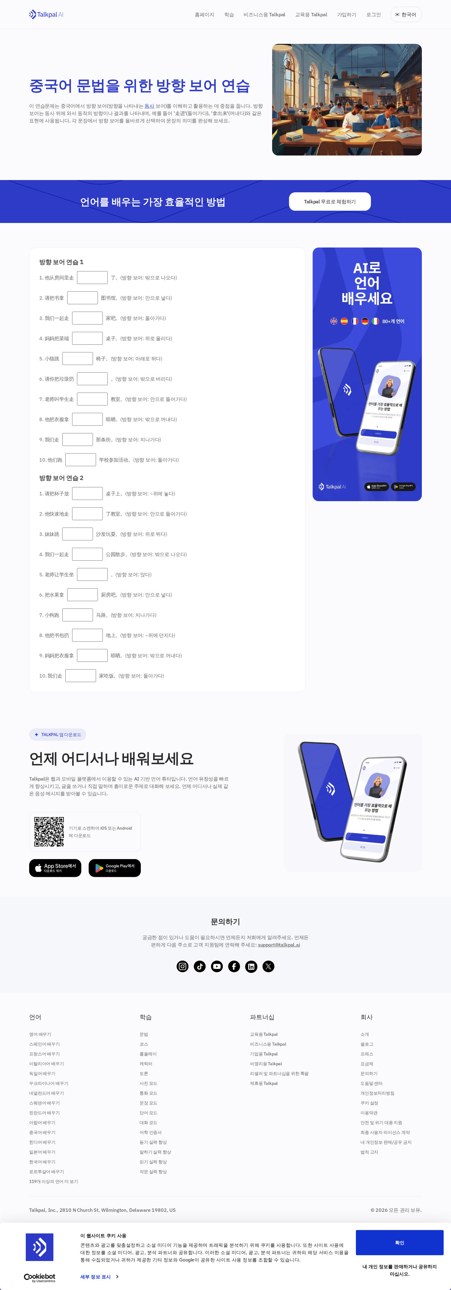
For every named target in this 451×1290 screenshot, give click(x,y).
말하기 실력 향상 (155, 1152)
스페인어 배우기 (44, 1044)
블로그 (366, 1044)
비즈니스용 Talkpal (264, 14)
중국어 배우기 (42, 1132)
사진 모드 (148, 1083)
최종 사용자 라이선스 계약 (385, 1132)
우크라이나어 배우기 (48, 1083)
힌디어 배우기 (42, 1142)
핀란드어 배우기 (44, 1112)
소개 (364, 1034)
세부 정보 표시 (95, 1276)
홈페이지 (204, 14)
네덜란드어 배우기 (46, 1093)
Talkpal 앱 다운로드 (61, 734)
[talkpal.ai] (46, 15)
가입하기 (347, 14)
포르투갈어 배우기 (46, 1171)
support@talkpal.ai (279, 945)
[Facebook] (234, 967)
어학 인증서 (151, 1132)
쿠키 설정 (369, 1103)
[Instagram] (182, 967)
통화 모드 (148, 1093)
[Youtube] (217, 967)
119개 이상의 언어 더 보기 (53, 1181)
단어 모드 (148, 1112)
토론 (144, 1073)
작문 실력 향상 (153, 1171)
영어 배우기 (40, 1034)
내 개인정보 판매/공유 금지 (386, 1142)
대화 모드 (148, 1122)
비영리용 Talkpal (266, 1063)
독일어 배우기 (42, 1073)
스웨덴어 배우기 (44, 1103)
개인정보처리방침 (377, 1093)
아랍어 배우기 (42, 1122)
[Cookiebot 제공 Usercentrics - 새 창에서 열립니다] (40, 1278)
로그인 (373, 14)
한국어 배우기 (42, 1162)
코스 (144, 1044)
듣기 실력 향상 (153, 1142)
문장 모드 (148, 1103)
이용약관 (368, 1112)
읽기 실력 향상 (153, 1162)
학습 (229, 14)
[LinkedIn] (251, 967)
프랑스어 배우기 (44, 1054)
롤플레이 (148, 1054)
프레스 (366, 1054)
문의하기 (368, 1073)
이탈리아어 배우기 (46, 1063)
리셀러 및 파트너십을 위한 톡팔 (279, 1073)
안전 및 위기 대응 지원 (381, 1122)
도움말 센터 (371, 1083)
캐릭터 (146, 1063)
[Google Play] (115, 868)
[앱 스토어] (55, 868)
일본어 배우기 (42, 1152)
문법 (144, 1034)
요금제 (366, 1063)
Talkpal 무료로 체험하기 (330, 201)
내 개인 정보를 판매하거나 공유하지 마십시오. (400, 1270)
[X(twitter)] (268, 967)
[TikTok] (200, 967)
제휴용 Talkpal (264, 1083)
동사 (149, 106)
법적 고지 (369, 1152)
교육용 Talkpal (311, 14)
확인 (399, 1242)
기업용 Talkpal (264, 1054)
